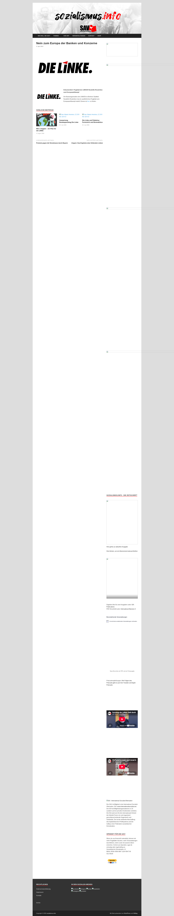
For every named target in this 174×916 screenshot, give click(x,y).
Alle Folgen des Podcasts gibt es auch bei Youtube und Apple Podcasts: (121, 683)
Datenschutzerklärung (43, 889)
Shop (99, 35)
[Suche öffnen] (136, 36)
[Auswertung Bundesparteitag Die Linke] (69, 116)
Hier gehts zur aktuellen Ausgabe (117, 547)
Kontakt (91, 35)
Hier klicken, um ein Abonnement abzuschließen (122, 551)
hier (88, 101)
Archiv (38, 903)
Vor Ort (66, 35)
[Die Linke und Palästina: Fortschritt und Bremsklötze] (92, 116)
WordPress (127, 913)
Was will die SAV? (44, 35)
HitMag (135, 913)
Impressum (39, 892)
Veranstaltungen (78, 35)
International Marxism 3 (128, 609)
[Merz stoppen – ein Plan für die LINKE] (46, 120)
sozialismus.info (51, 913)
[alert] (122, 621)
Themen (56, 35)
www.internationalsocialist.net (126, 806)
